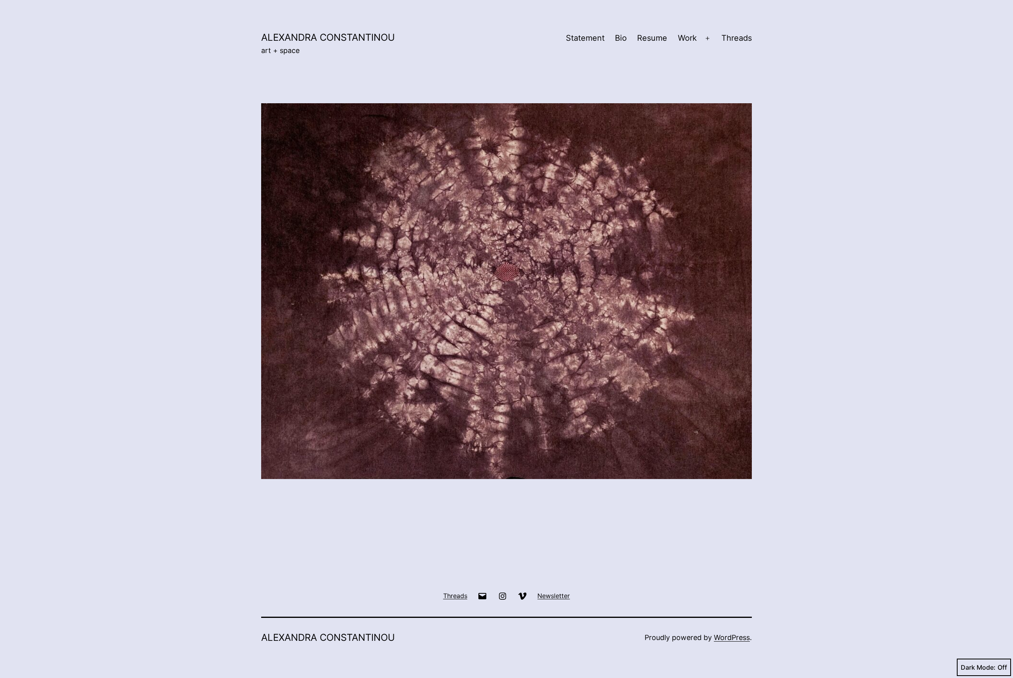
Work (687, 38)
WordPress (732, 637)
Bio (621, 38)
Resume (652, 38)
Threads (736, 38)
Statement (585, 38)
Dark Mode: (978, 667)
